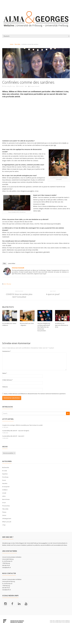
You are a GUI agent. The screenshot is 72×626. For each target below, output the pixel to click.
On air (4, 502)
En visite (4, 470)
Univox (4, 515)
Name (4, 373)
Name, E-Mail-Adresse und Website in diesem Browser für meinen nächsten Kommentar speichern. (35, 393)
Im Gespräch (5, 486)
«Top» (13, 86)
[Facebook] (12, 604)
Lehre (4, 496)
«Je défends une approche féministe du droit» (61, 325)
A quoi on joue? (53, 294)
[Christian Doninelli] (7, 274)
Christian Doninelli (18, 268)
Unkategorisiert (6, 518)
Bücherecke (5, 467)
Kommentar (6, 351)
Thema (4, 512)
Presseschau (6, 506)
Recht (5, 284)
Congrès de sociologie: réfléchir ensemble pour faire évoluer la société (22, 425)
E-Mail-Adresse (7, 380)
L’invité (4, 493)
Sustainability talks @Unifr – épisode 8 (13, 436)
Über (4, 263)
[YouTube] (26, 604)
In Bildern (5, 490)
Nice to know (5, 499)
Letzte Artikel (11, 263)
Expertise (5, 474)
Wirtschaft (9, 284)
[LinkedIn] (19, 604)
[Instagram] (5, 604)
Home (11, 44)
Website (5, 387)
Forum (4, 480)
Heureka (4, 483)
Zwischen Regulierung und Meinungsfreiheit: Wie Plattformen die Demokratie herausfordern (43, 327)
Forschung (5, 477)
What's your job (6, 522)
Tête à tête (17, 44)
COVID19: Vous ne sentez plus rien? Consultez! (19, 295)
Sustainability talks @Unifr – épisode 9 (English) (15, 430)
